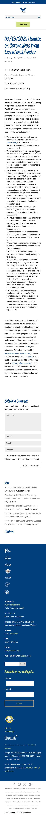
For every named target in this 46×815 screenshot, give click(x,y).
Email (9, 689)
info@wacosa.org (12, 651)
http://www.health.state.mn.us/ (17, 353)
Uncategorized (29, 58)
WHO (30, 357)
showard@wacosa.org (21, 363)
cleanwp (9, 58)
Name (8, 678)
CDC (27, 347)
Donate (23, 24)
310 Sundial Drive (12, 605)
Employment (25, 656)
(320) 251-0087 (16, 3)
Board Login (10, 732)
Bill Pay (8, 728)
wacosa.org (12, 143)
